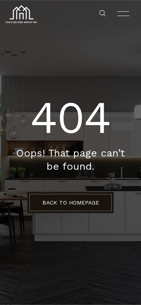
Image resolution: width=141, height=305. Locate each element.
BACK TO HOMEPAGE (70, 202)
